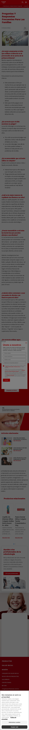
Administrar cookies (14, 722)
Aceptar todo (14, 727)
